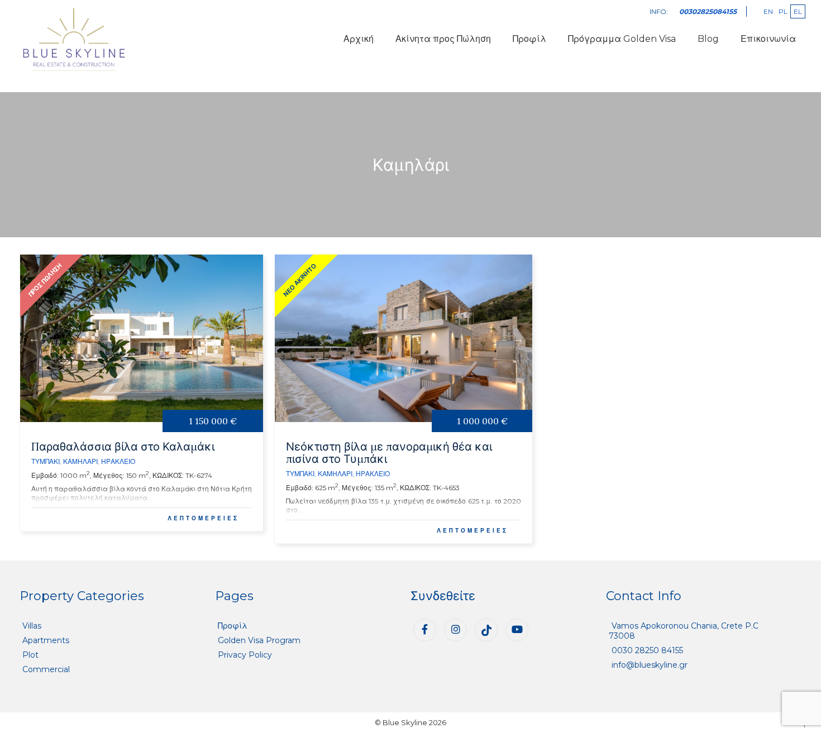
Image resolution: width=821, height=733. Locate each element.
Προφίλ (529, 38)
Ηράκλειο (118, 461)
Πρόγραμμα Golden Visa (622, 38)
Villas (31, 626)
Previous (34, 338)
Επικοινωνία (768, 38)
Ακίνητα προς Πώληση (443, 38)
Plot (30, 655)
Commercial (46, 669)
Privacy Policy (245, 655)
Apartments (45, 640)
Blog (708, 38)
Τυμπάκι (45, 461)
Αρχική (358, 38)
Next (249, 338)
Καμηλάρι (80, 461)
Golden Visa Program (259, 640)
